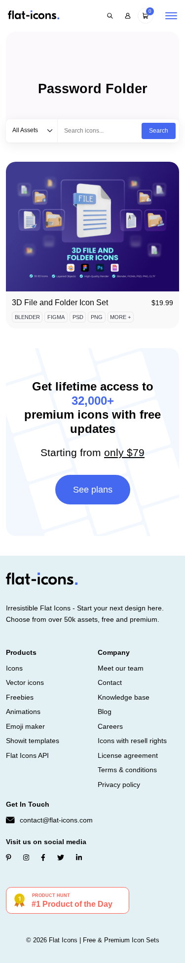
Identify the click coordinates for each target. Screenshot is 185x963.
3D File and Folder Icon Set (60, 302)
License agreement (128, 755)
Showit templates (32, 741)
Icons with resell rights (132, 741)
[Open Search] (110, 16)
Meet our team (121, 668)
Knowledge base (123, 697)
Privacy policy (119, 784)
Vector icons (25, 682)
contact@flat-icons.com (56, 820)
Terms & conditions (127, 770)
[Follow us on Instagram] (26, 857)
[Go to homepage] (33, 15)
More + (120, 317)
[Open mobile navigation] (171, 16)
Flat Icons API (27, 755)
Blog (104, 711)
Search (158, 130)
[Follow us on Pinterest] (8, 857)
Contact (110, 682)
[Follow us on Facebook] (43, 857)
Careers (110, 726)
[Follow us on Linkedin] (79, 857)
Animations (23, 711)
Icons (14, 668)
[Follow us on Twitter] (60, 857)
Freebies (20, 697)
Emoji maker (25, 726)
